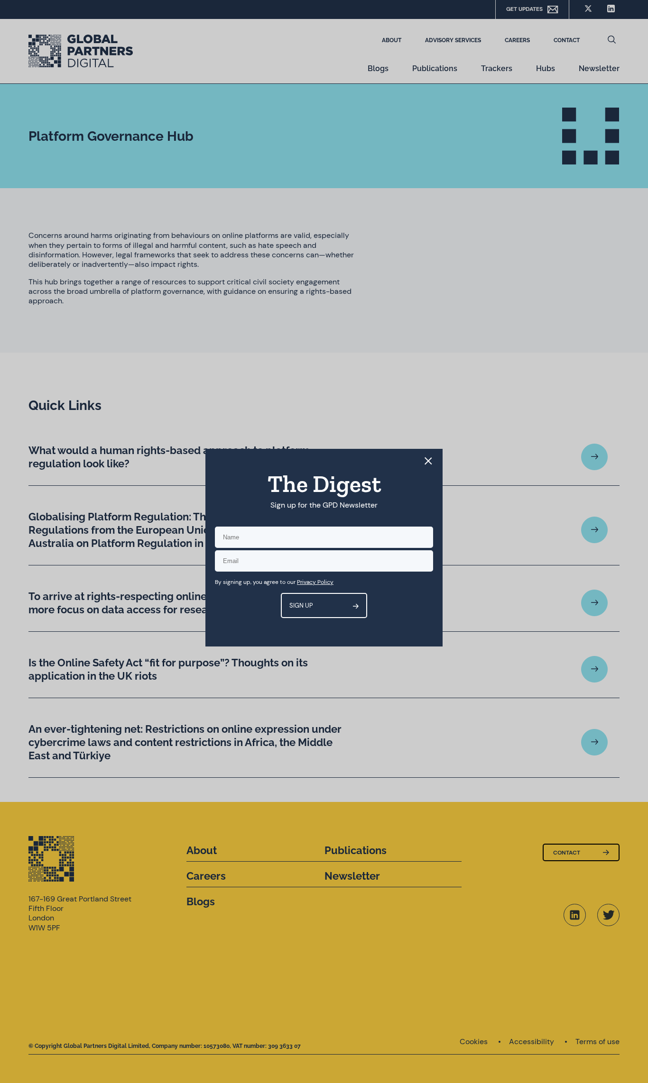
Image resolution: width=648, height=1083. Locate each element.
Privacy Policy (315, 582)
